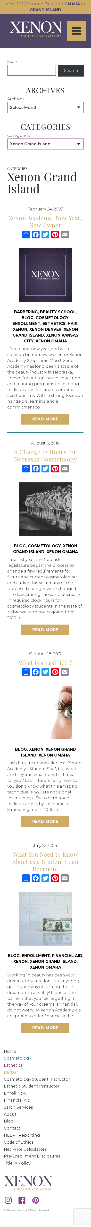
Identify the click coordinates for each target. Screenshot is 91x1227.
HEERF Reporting (22, 1135)
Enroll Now (15, 1093)
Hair (72, 323)
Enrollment (26, 323)
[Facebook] (21, 1200)
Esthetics (54, 323)
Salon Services (18, 1107)
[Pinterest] (35, 1200)
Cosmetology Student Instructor (37, 1079)
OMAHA (72, 4)
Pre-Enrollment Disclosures (32, 1156)
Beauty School (58, 312)
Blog (27, 317)
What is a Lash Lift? (45, 662)
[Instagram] (8, 1200)
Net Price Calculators (25, 1149)
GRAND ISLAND (45, 10)
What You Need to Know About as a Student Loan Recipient (45, 861)
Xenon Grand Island (53, 961)
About (10, 1114)
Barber (11, 1072)
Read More (45, 419)
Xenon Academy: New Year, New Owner (45, 221)
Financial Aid (67, 955)
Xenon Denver (45, 329)
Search (14, 61)
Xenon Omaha (51, 341)
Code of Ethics (18, 1142)
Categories (18, 135)
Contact (12, 1128)
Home (10, 1051)
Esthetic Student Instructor (31, 1086)
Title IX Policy (17, 1163)
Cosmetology (52, 317)
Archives (15, 99)
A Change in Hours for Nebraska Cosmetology (45, 455)
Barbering (26, 312)
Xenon (20, 329)
